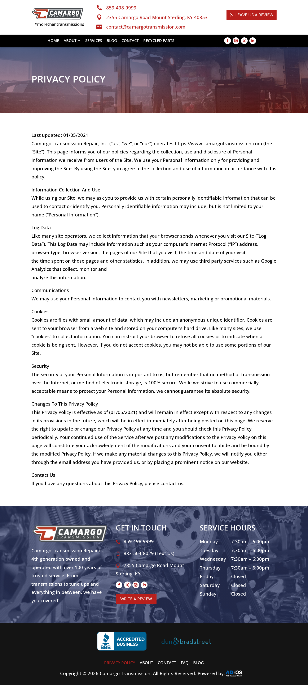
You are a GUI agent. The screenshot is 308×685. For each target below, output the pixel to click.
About (70, 41)
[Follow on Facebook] (227, 40)
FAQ (185, 662)
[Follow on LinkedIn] (252, 40)
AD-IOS (236, 673)
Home (53, 41)
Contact (130, 41)
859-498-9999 (121, 7)
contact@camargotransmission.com (145, 27)
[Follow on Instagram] (236, 40)
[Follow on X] (244, 40)
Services (93, 41)
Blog (112, 41)
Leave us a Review (254, 15)
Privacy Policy (119, 662)
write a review (136, 599)
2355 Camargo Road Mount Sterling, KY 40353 (157, 17)
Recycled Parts (158, 41)
